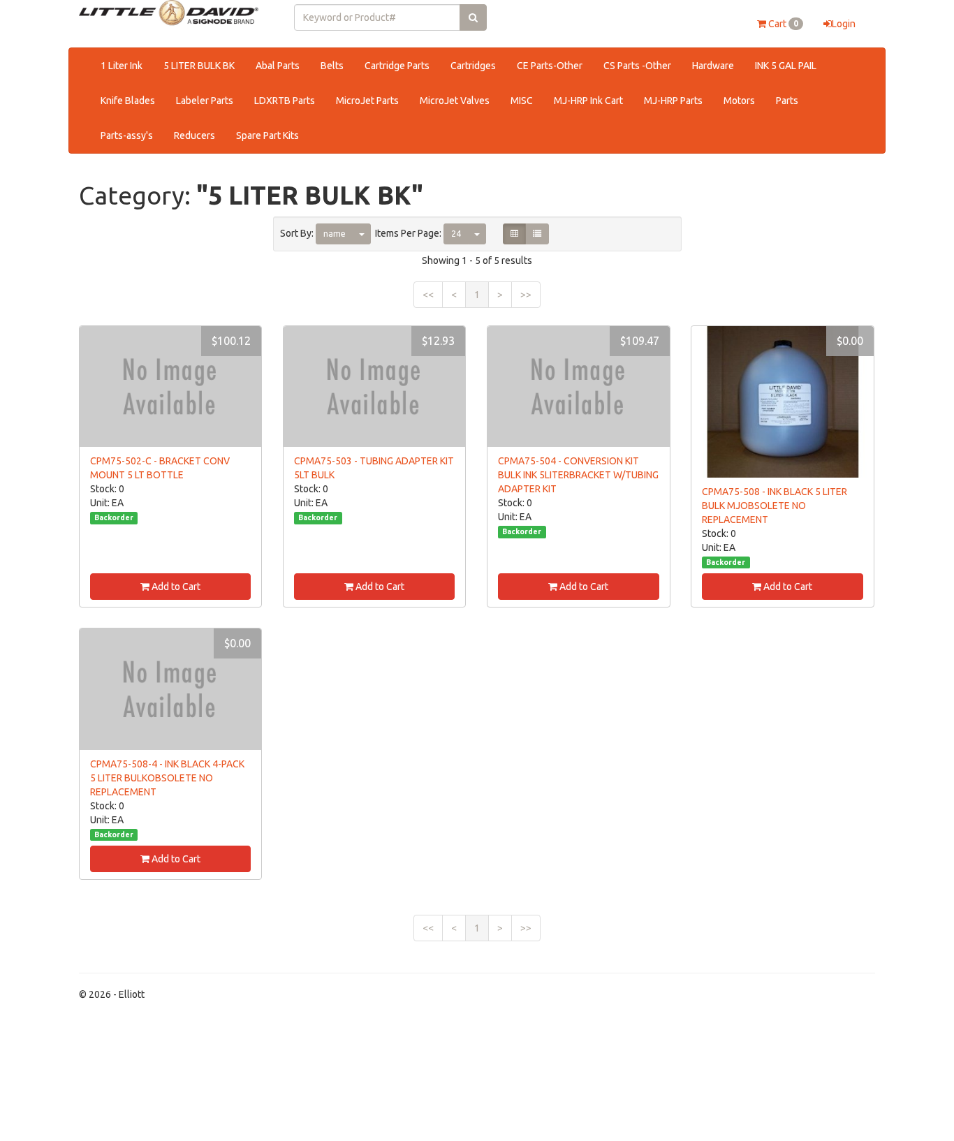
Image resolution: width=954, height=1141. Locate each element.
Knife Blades (128, 100)
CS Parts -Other (637, 65)
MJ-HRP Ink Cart (588, 100)
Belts (332, 65)
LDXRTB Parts (284, 100)
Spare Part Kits (267, 135)
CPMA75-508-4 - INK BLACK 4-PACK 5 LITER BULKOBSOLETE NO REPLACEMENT (167, 777)
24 (456, 233)
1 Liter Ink (121, 65)
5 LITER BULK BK (199, 65)
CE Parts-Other (549, 65)
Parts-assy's (127, 135)
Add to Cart (174, 586)
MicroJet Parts (367, 100)
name (334, 233)
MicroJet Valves (455, 100)
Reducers (194, 135)
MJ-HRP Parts (673, 100)
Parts (787, 100)
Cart (782, 23)
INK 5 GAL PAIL (785, 65)
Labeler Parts (204, 100)
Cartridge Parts (397, 65)
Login (844, 23)
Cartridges (473, 65)
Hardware (713, 65)
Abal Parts (278, 65)
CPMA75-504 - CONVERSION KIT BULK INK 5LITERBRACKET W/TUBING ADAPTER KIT (578, 474)
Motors (739, 100)
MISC (522, 100)
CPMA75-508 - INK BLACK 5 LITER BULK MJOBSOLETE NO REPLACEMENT (774, 505)
